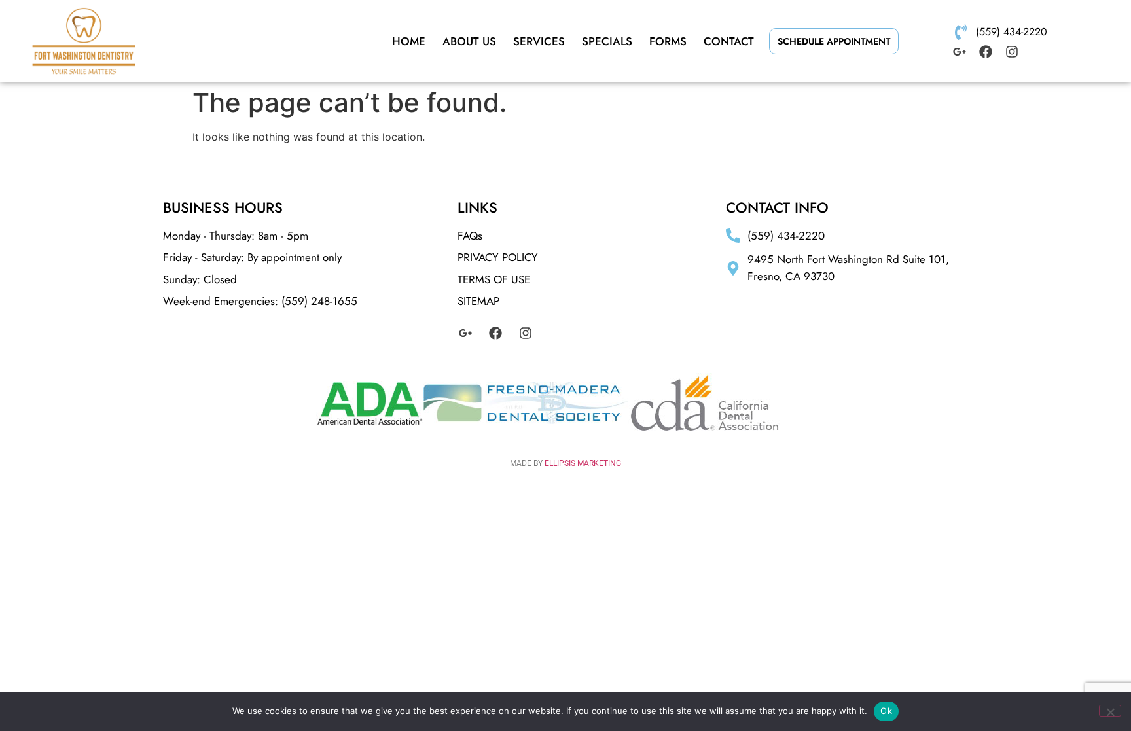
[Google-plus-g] (959, 51)
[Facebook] (985, 51)
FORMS (668, 41)
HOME (408, 41)
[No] (1110, 711)
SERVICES (539, 41)
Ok (886, 710)
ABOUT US (469, 41)
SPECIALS (607, 41)
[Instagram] (1011, 51)
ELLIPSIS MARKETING (583, 463)
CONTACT (729, 41)
